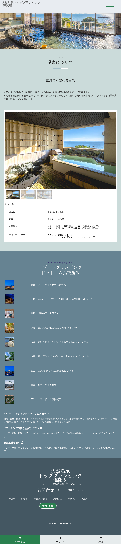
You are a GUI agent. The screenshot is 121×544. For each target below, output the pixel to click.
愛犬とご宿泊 (40, 499)
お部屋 (12, 499)
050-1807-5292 (71, 489)
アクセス (72, 499)
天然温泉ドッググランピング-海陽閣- (21, 4)
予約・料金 (47, 506)
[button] (13, 194)
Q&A (84, 499)
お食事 (24, 499)
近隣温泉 (57, 499)
